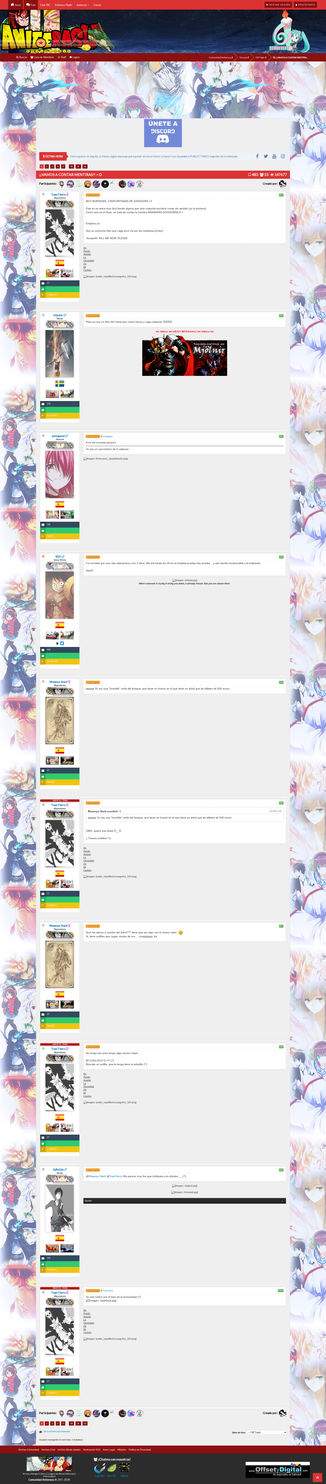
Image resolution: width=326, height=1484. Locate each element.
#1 (281, 195)
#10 (280, 1291)
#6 (281, 803)
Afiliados (121, 1449)
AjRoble (58, 1169)
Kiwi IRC (111, 1475)
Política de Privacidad (140, 1449)
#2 (281, 316)
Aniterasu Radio (63, 5)
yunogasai (58, 436)
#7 (281, 926)
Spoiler (88, 1200)
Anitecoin (82, 5)
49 (71, 166)
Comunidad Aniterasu (220, 57)
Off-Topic (260, 57)
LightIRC (100, 1475)
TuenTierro (58, 194)
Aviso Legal (109, 1449)
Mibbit (124, 1475)
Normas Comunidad (28, 1449)
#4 (281, 557)
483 (254, 174)
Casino (97, 5)
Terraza (243, 57)
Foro (33, 5)
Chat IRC (45, 5)
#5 (281, 682)
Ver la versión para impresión (57, 1431)
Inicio (17, 5)
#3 (281, 436)
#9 (281, 1170)
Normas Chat (48, 1449)
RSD (58, 556)
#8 (281, 1047)
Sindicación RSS (91, 1449)
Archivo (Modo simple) (69, 1449)
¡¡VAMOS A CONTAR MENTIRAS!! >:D (292, 57)
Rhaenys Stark (58, 681)
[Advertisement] (163, 89)
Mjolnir (58, 315)
